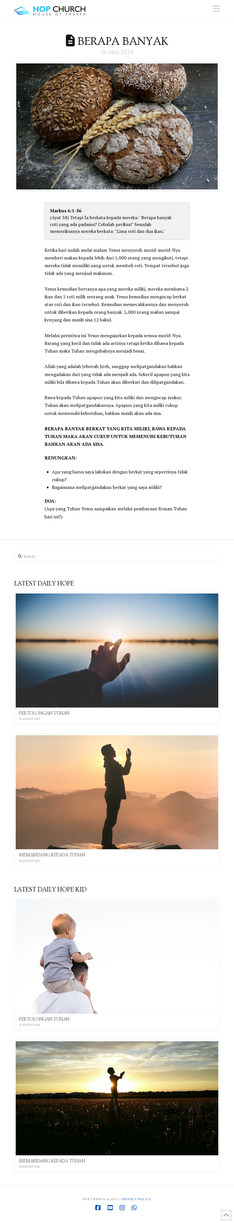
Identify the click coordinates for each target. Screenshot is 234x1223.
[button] (216, 9)
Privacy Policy (137, 1199)
